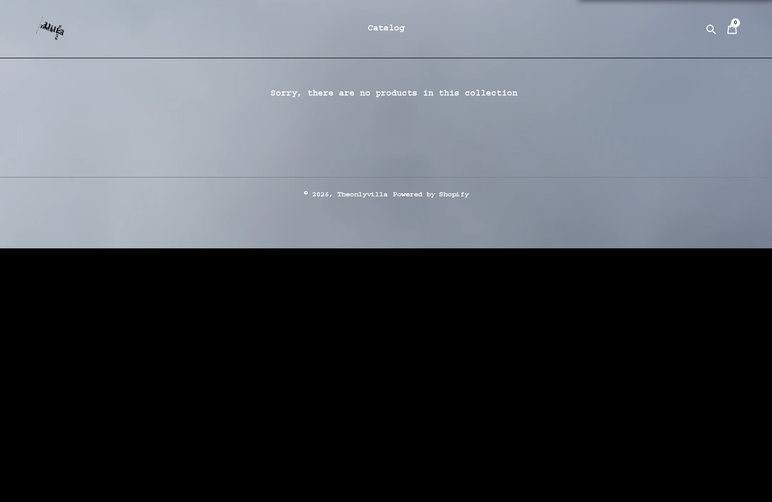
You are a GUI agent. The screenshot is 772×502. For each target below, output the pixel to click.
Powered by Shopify (430, 195)
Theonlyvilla (362, 195)
